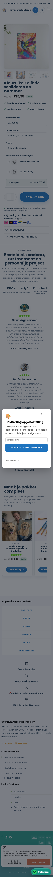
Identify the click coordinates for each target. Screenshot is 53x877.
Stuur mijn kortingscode (26, 447)
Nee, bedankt (12, 460)
